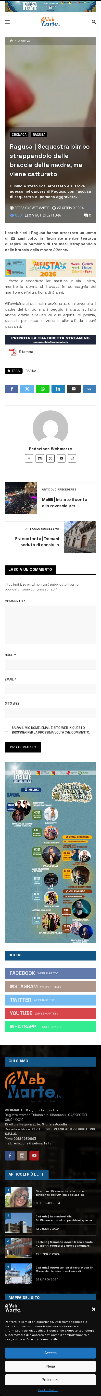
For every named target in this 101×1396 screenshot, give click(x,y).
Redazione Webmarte (50, 448)
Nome (10, 655)
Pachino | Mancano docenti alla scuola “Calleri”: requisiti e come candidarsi (64, 1243)
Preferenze (50, 1380)
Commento (15, 601)
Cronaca (24, 41)
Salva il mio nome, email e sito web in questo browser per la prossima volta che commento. (51, 730)
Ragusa (39, 135)
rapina (31, 371)
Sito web (12, 703)
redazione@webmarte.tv (32, 1143)
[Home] (11, 41)
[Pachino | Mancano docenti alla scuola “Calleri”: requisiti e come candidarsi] (18, 1248)
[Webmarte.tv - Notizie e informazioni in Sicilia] (50, 22)
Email (10, 679)
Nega (50, 1366)
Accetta (50, 1353)
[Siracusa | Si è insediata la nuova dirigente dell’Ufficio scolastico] (18, 1197)
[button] (93, 1309)
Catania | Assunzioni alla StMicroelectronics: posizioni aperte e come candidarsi (65, 1218)
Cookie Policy (48, 1390)
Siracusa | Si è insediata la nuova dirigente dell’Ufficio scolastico (60, 1193)
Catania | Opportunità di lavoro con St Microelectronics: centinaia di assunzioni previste (65, 1269)
